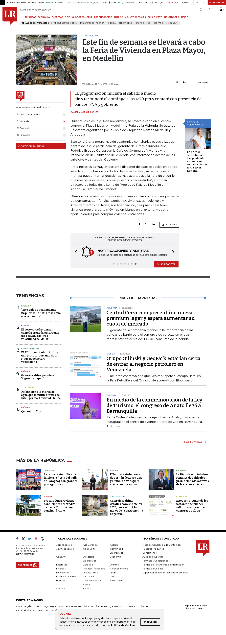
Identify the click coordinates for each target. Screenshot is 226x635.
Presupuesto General (65, 23)
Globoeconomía (119, 568)
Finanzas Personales (94, 568)
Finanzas (61, 568)
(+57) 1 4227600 (25, 554)
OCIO (67, 17)
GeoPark (158, 23)
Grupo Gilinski (143, 23)
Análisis (25, 371)
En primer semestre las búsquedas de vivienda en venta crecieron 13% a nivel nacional (197, 161)
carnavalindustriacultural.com (32, 610)
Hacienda (26, 306)
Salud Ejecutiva (118, 580)
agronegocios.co (53, 606)
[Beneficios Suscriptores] (210, 10)
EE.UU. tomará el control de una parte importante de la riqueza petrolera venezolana (39, 357)
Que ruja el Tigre (32, 411)
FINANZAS (30, 17)
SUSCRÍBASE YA (166, 264)
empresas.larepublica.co (79, 606)
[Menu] (22, 17)
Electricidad (125, 23)
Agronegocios (64, 544)
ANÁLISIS (118, 17)
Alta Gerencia (90, 544)
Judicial (48, 496)
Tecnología (27, 388)
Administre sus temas (32, 145)
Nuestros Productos (153, 548)
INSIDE (184, 17)
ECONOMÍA (44, 17)
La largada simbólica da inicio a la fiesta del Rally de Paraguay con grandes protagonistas (60, 479)
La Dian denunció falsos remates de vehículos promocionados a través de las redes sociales (192, 479)
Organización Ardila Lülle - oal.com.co (195, 607)
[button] (74, 252)
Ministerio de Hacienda (92, 23)
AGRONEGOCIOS (103, 17)
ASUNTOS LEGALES (135, 17)
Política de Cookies (123, 625)
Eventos (114, 564)
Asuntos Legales (65, 548)
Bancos (114, 470)
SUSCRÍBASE (216, 2)
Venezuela (171, 23)
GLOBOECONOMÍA (82, 17)
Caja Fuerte (89, 548)
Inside (113, 572)
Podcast (60, 580)
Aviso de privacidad (152, 556)
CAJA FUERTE (154, 17)
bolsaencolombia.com (138, 606)
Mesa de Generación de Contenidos (161, 544)
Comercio (181, 496)
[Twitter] (177, 82)
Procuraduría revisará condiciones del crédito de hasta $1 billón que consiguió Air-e (59, 505)
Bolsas (25, 325)
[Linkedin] (184, 82)
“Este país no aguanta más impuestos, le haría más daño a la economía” (41, 313)
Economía (115, 556)
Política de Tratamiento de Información (163, 564)
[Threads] (44, 539)
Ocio (112, 576)
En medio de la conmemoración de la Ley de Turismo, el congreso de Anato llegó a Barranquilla (154, 405)
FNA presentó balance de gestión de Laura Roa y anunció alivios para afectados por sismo (126, 479)
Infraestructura (90, 572)
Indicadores (62, 572)
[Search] (201, 10)
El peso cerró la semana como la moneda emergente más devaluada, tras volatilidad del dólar (40, 334)
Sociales (60, 588)
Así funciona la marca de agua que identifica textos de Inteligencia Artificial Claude (41, 395)
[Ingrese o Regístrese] (221, 9)
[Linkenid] (31, 539)
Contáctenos (149, 552)
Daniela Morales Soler (84, 112)
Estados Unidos (30, 348)
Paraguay (49, 470)
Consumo (61, 556)
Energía (112, 23)
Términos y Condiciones (155, 560)
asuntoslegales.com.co (28, 606)
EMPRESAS (57, 17)
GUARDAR (202, 82)
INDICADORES (171, 17)
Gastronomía (117, 496)
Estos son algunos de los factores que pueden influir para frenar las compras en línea (192, 505)
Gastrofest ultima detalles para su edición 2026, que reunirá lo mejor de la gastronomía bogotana (126, 507)
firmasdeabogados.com (109, 606)
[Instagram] (37, 539)
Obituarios (88, 576)
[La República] (9, 16)
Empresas (61, 564)
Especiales (88, 564)
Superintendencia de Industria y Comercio (165, 572)
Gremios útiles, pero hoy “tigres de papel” (37, 377)
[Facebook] (170, 82)
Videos (86, 588)
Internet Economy (66, 576)
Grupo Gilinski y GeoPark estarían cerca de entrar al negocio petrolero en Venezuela (154, 364)
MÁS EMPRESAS (193, 442)
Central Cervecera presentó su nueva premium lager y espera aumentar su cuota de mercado (151, 318)
